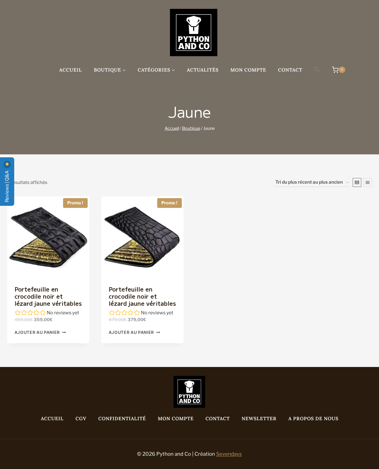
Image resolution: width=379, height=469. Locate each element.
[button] (317, 70)
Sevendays (229, 454)
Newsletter (259, 418)
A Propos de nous (313, 418)
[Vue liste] (367, 182)
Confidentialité (122, 418)
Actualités (203, 70)
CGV (81, 418)
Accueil (70, 70)
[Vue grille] (357, 182)
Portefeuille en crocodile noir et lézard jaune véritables (48, 296)
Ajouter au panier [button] (37, 332)
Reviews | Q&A (7, 185)
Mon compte (248, 70)
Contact (290, 70)
